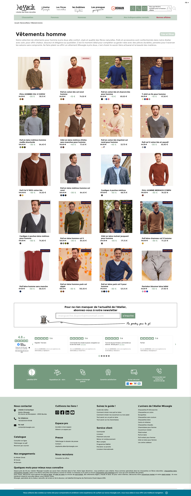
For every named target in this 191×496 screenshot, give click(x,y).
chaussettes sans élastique (105, 473)
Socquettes (142, 415)
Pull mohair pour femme (146, 437)
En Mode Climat (19, 457)
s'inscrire (128, 315)
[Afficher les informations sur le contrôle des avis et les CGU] (29, 347)
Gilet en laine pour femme (147, 440)
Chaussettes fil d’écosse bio (147, 410)
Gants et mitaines (144, 422)
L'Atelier (45, 8)
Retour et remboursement (106, 439)
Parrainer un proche (104, 447)
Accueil (17, 23)
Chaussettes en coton (145, 412)
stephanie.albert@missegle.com (66, 446)
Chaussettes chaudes (145, 425)
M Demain (17, 462)
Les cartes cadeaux (145, 442)
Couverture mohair (145, 430)
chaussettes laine (170, 471)
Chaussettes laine (144, 420)
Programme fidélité (104, 444)
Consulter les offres (62, 458)
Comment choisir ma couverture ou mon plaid (113, 415)
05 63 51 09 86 (159, 381)
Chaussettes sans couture (147, 417)
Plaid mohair (142, 432)
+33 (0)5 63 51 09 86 (25, 420)
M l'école (17, 460)
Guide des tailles (102, 410)
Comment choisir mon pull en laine (109, 412)
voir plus (83, 344)
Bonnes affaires (25, 23)
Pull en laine (142, 435)
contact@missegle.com (26, 427)
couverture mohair (148, 474)
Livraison (100, 434)
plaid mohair (166, 474)
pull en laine (47, 474)
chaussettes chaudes (21, 473)
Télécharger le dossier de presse (66, 441)
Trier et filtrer (167, 34)
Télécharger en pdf (20, 443)
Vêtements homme (36, 23)
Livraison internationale (105, 449)
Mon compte (101, 442)
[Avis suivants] (175, 344)
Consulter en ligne (20, 441)
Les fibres (61, 8)
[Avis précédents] (32, 344)
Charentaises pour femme (147, 427)
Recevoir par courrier (21, 446)
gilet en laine (60, 474)
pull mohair (79, 474)
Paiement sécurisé (103, 437)
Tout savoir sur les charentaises (108, 420)
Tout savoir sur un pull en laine (107, 417)
